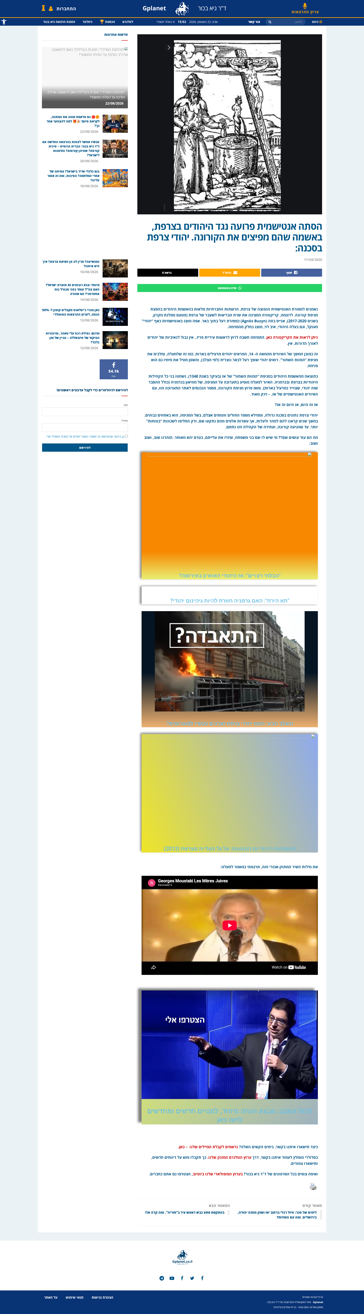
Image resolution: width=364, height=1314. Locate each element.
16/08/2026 (89, 271)
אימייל (124, 421)
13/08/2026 (89, 320)
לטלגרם (127, 22)
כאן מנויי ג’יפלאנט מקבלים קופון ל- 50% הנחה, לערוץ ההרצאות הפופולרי (70, 312)
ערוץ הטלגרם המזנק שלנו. (229, 1157)
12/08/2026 (89, 348)
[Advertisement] (84, 223)
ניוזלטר (87, 22)
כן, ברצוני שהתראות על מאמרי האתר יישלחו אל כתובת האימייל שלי (85, 436)
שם (126, 405)
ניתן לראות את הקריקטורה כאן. (291, 337)
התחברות (66, 9)
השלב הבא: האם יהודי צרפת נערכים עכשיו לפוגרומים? (229, 724)
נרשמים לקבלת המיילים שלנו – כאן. (207, 1146)
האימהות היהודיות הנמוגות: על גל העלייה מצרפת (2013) (230, 849)
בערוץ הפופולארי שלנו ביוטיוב (218, 1173)
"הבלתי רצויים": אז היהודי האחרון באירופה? (230, 576)
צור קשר (254, 22)
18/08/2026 (89, 186)
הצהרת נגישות (102, 1297)
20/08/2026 (89, 161)
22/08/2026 (114, 103)
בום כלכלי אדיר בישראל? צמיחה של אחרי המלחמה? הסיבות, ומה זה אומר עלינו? (73, 175)
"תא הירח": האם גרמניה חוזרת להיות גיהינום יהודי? (229, 601)
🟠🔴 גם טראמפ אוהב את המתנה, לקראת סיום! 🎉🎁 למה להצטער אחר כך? (73, 121)
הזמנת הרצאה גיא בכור (59, 22)
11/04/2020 (313, 259)
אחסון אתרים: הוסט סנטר (310, 1307)
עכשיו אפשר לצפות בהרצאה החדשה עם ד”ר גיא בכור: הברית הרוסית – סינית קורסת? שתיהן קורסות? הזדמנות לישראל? (70, 148)
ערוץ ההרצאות (305, 10)
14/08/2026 (89, 299)
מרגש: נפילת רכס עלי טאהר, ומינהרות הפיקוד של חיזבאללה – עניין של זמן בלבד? (72, 337)
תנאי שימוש (74, 1297)
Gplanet (318, 1302)
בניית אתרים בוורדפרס (285, 1307)
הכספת (107, 21)
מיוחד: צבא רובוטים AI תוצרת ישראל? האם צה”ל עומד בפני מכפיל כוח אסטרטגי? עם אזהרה (72, 289)
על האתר (51, 1297)
